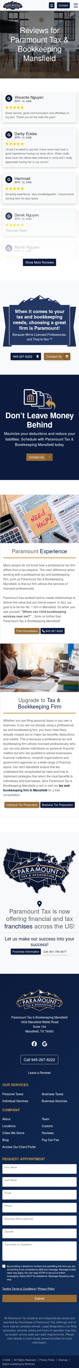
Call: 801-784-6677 (55, 951)
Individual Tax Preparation (22, 805)
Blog (5, 1140)
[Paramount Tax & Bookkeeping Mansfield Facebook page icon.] (34, 1044)
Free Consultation (27, 631)
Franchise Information (25, 951)
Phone (8, 1205)
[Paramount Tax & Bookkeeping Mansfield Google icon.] (44, 1044)
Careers (47, 1126)
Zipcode (9, 1231)
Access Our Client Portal (19, 1147)
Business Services (54, 1101)
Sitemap (62, 1360)
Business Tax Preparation (57, 805)
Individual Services (15, 1101)
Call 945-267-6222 (39, 1059)
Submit (39, 1298)
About (6, 1119)
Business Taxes (52, 1094)
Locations (9, 1126)
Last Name (11, 1180)
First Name (11, 1167)
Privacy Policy (46, 1360)
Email (8, 1193)
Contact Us (54, 356)
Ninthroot (30, 1364)
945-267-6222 (22, 356)
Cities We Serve (13, 1133)
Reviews (48, 1133)
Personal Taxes (12, 1094)
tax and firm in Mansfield (36, 787)
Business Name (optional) (19, 1218)
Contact (63, 5)
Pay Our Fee (50, 1140)
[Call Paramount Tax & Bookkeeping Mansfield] (51, 5)
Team (45, 1119)
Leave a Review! (39, 1072)
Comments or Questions (18, 1244)
